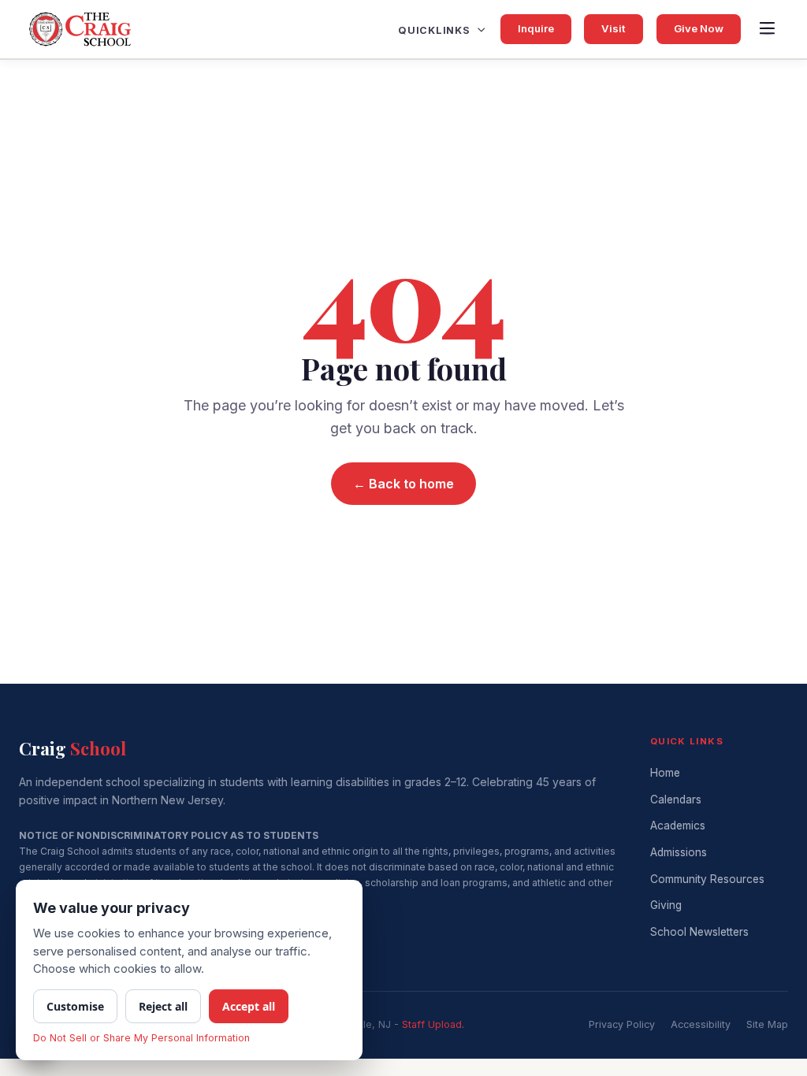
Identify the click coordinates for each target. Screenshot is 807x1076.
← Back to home (403, 484)
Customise (75, 1006)
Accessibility (701, 1024)
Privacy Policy (622, 1024)
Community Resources (707, 879)
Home (665, 772)
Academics (677, 825)
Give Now (698, 28)
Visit (613, 28)
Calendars (675, 799)
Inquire (536, 28)
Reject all (163, 1006)
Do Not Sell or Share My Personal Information (141, 1038)
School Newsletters (699, 932)
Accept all (248, 1006)
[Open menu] (766, 29)
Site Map (767, 1024)
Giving (666, 905)
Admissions (678, 852)
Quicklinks (434, 30)
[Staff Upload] (432, 1024)
